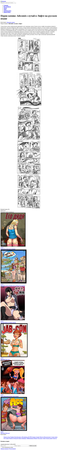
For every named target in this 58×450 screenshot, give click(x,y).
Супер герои (54, 437)
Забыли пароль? (5, 448)
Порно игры (7, 437)
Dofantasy (24, 438)
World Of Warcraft (13, 438)
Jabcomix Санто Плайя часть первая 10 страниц (13, 285)
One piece (40, 438)
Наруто (42, 437)
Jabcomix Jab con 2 (5, 359)
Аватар (34, 437)
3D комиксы (25, 437)
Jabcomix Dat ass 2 (5, 433)
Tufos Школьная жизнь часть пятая (9, 396)
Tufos (44, 438)
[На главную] (3, 1)
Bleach (35, 438)
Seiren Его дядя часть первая (8, 248)
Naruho (12, 437)
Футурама (6, 438)
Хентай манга (17, 437)
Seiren (19, 438)
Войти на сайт (33, 445)
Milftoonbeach (30, 438)
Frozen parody (49, 438)
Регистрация (12, 448)
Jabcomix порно (11, 22)
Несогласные (47, 437)
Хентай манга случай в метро (8, 322)
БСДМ (30, 437)
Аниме (37, 437)
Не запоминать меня (7, 447)
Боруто (55, 438)
